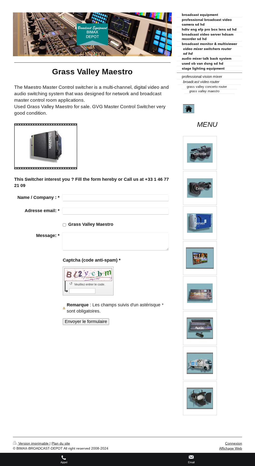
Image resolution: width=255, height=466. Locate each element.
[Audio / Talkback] (200, 328)
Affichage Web (230, 448)
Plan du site (61, 443)
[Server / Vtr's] (200, 223)
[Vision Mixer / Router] (200, 293)
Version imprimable (33, 443)
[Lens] (200, 188)
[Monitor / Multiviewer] (200, 258)
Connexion (233, 443)
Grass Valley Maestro (90, 224)
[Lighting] (200, 398)
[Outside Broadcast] (200, 363)
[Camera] (200, 153)
